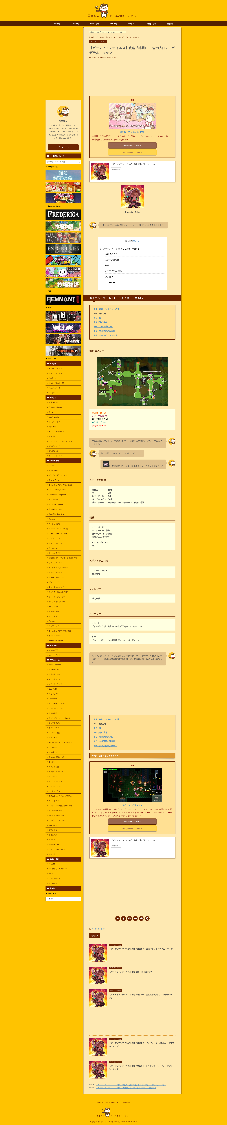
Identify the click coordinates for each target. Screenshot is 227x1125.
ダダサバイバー (54, 728)
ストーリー (110, 282)
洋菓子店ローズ (54, 674)
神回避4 (52, 864)
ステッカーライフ (55, 684)
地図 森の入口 (111, 254)
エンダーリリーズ (55, 543)
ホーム (99, 1102)
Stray (51, 412)
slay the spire (54, 417)
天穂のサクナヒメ (55, 572)
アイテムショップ (55, 781)
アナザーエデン (54, 845)
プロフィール (63, 147)
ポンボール (53, 752)
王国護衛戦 (53, 713)
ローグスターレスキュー (58, 533)
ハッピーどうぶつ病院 (57, 820)
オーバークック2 (55, 636)
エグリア (52, 840)
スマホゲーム (132, 24)
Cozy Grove (53, 548)
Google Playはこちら (131, 152)
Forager (52, 621)
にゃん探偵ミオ (54, 878)
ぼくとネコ (53, 830)
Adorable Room (55, 665)
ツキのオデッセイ (55, 786)
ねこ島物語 (53, 747)
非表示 (136, 241)
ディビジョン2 (54, 446)
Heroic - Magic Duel (56, 815)
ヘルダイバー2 (54, 388)
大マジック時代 (54, 611)
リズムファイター (55, 563)
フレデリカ (53, 465)
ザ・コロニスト (54, 538)
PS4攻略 (76, 24)
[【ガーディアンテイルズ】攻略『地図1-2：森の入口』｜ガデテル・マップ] (135, 918)
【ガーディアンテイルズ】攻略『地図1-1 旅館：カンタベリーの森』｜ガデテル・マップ (131, 1085)
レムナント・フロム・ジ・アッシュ (62, 441)
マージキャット (54, 679)
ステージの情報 (112, 260)
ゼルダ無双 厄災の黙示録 (58, 568)
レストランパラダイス (57, 849)
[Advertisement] (132, 76)
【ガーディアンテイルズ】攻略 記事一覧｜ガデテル (131, 972)
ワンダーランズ (54, 422)
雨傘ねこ (170, 24)
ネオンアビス (54, 436)
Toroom (52, 519)
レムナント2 (53, 393)
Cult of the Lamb (55, 407)
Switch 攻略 (94, 24)
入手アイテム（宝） (114, 271)
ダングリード (54, 582)
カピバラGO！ (54, 694)
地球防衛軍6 (53, 402)
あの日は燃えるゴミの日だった (60, 742)
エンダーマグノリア (56, 373)
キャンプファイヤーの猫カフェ (60, 718)
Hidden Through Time (57, 490)
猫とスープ (53, 738)
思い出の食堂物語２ (56, 810)
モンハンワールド (55, 456)
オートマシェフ (54, 616)
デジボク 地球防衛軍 (56, 431)
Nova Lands (53, 470)
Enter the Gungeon (56, 640)
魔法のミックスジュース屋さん (60, 796)
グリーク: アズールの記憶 (58, 529)
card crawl (53, 825)
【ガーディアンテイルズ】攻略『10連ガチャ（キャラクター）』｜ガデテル (126, 1088)
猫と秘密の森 (54, 669)
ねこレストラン (54, 791)
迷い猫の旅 (53, 883)
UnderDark (53, 699)
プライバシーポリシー (111, 1102)
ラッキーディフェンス (57, 703)
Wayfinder (53, 378)
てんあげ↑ (53, 776)
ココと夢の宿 (54, 767)
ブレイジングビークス (57, 597)
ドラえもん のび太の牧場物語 (60, 631)
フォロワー (110, 277)
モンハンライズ (54, 553)
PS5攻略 (57, 24)
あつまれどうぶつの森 (57, 602)
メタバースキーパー (56, 577)
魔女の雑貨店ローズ (56, 757)
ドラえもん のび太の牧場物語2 (60, 485)
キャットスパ (54, 801)
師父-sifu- (52, 427)
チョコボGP (53, 499)
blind (51, 874)
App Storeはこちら (131, 145)
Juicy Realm (53, 606)
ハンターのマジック (56, 708)
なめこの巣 (53, 835)
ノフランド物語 (54, 733)
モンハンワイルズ (55, 368)
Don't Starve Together (57, 495)
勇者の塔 (52, 854)
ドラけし (52, 762)
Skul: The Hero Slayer (57, 514)
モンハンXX (53, 650)
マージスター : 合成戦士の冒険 (60, 806)
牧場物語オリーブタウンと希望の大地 (63, 558)
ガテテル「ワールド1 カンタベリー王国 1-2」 (121, 249)
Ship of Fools (54, 480)
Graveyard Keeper (56, 504)
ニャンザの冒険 (54, 524)
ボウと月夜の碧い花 (56, 383)
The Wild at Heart (55, 509)
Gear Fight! (53, 689)
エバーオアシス (54, 655)
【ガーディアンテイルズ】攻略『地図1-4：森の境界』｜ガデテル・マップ (141, 949)
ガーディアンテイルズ (99, 929)
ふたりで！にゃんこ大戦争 (59, 592)
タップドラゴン (54, 723)
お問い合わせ (126, 1102)
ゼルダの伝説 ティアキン (58, 475)
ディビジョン (54, 451)
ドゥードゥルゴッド (56, 587)
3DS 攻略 (113, 24)
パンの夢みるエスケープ (58, 869)
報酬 (107, 265)
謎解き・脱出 (151, 24)
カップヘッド (54, 626)
